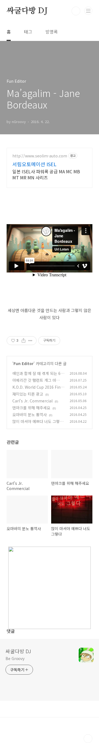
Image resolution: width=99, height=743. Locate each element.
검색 (76, 11)
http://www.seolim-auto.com (39, 156)
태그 (28, 31)
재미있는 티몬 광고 (27, 394)
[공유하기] (23, 340)
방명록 (51, 31)
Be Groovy (15, 658)
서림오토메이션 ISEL (34, 164)
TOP (88, 738)
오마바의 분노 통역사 (29, 414)
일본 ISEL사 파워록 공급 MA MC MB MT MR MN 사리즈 (46, 174)
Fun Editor (23, 363)
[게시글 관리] (30, 340)
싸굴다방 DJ (27, 11)
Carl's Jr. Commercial (32, 400)
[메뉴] (88, 11)
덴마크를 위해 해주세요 (31, 407)
